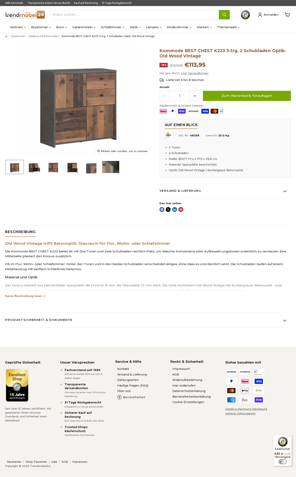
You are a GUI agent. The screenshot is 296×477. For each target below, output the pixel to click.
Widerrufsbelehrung (187, 380)
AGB (175, 374)
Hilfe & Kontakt (14, 3)
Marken (203, 27)
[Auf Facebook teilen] (161, 209)
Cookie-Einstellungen (188, 402)
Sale (54, 461)
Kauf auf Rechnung (86, 3)
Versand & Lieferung (180, 191)
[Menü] (289, 437)
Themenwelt (227, 27)
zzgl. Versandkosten (194, 73)
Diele (134, 27)
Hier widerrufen (184, 385)
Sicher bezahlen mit (243, 362)
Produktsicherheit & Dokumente (38, 320)
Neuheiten (14, 461)
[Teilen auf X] (168, 209)
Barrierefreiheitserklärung (191, 396)
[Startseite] (6, 36)
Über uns (124, 391)
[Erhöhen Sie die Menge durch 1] (195, 96)
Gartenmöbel (82, 27)
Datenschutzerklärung (188, 391)
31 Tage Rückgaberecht (117, 3)
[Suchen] (224, 14)
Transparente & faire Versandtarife (48, 3)
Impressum (181, 369)
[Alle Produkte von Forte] (168, 135)
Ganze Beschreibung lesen (23, 296)
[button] (269, 14)
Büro (60, 27)
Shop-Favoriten (36, 461)
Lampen (152, 27)
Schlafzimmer (111, 27)
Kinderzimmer (178, 27)
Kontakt (123, 369)
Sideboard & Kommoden (44, 36)
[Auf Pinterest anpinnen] (180, 209)
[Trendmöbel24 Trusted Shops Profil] (245, 14)
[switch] (283, 461)
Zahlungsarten (128, 380)
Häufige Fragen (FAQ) (132, 385)
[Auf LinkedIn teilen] (174, 209)
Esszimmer (40, 27)
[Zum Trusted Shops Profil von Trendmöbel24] (17, 385)
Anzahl (164, 87)
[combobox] (134, 14)
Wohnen (17, 27)
